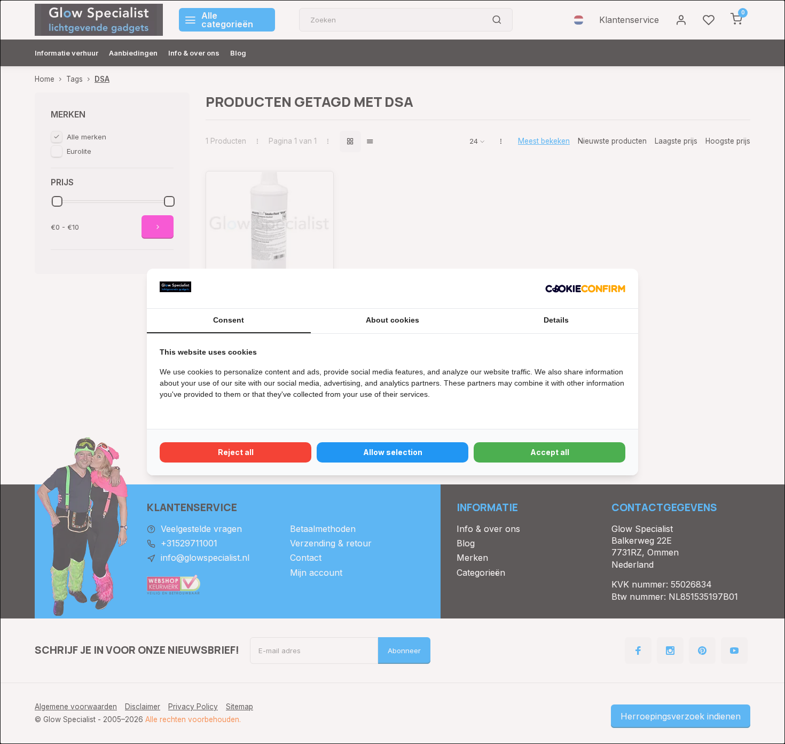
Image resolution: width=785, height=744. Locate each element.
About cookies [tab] (392, 320)
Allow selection (392, 452)
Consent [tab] (228, 320)
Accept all (549, 452)
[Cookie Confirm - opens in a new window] (585, 288)
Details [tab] (556, 320)
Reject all (236, 452)
